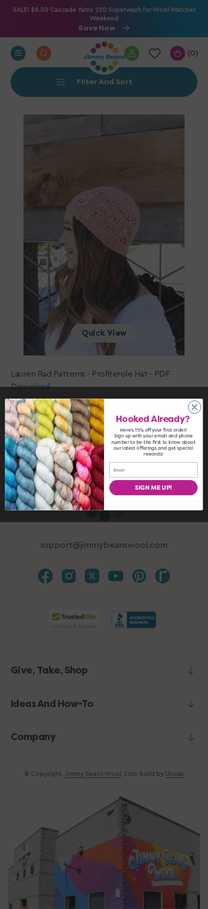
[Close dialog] (194, 407)
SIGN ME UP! (153, 488)
